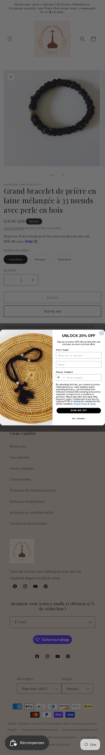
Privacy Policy (80, 404)
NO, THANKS (78, 419)
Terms (93, 404)
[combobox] (61, 377)
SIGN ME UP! (79, 410)
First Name (62, 349)
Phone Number (64, 372)
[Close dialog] (102, 333)
